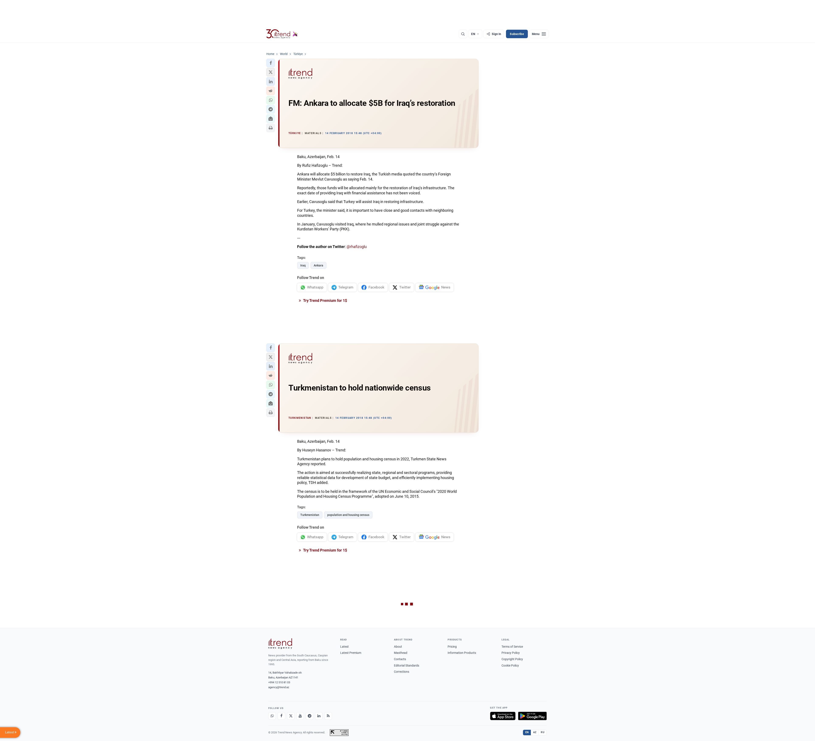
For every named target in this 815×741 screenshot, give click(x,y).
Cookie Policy (510, 665)
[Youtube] (300, 716)
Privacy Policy (511, 652)
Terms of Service (512, 646)
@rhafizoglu (357, 246)
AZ (535, 732)
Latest (344, 646)
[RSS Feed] (328, 716)
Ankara (318, 265)
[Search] (463, 34)
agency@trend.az (278, 687)
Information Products (462, 652)
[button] (271, 63)
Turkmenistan (309, 515)
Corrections (401, 671)
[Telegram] (309, 716)
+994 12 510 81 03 (279, 682)
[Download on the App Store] (503, 716)
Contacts (400, 659)
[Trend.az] (282, 34)
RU (542, 732)
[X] (291, 716)
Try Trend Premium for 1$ (324, 300)
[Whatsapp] (272, 716)
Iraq (303, 265)
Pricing (452, 646)
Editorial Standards (406, 665)
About (398, 646)
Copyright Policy (512, 659)
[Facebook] (281, 716)
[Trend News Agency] (280, 643)
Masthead (400, 652)
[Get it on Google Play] (532, 716)
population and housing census (348, 515)
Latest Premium (350, 652)
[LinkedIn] (319, 716)
